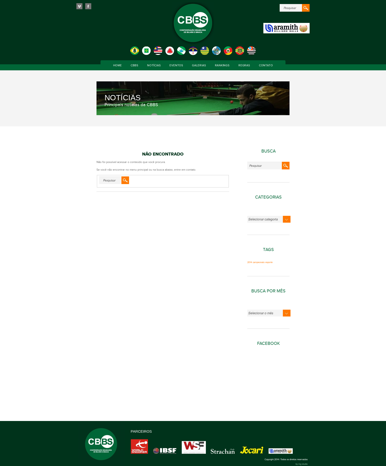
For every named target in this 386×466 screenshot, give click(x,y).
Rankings (222, 65)
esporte (269, 262)
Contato (266, 65)
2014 (249, 262)
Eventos (176, 65)
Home (117, 65)
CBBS (134, 65)
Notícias (154, 65)
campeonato (259, 262)
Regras (244, 65)
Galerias (199, 65)
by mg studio (302, 464)
